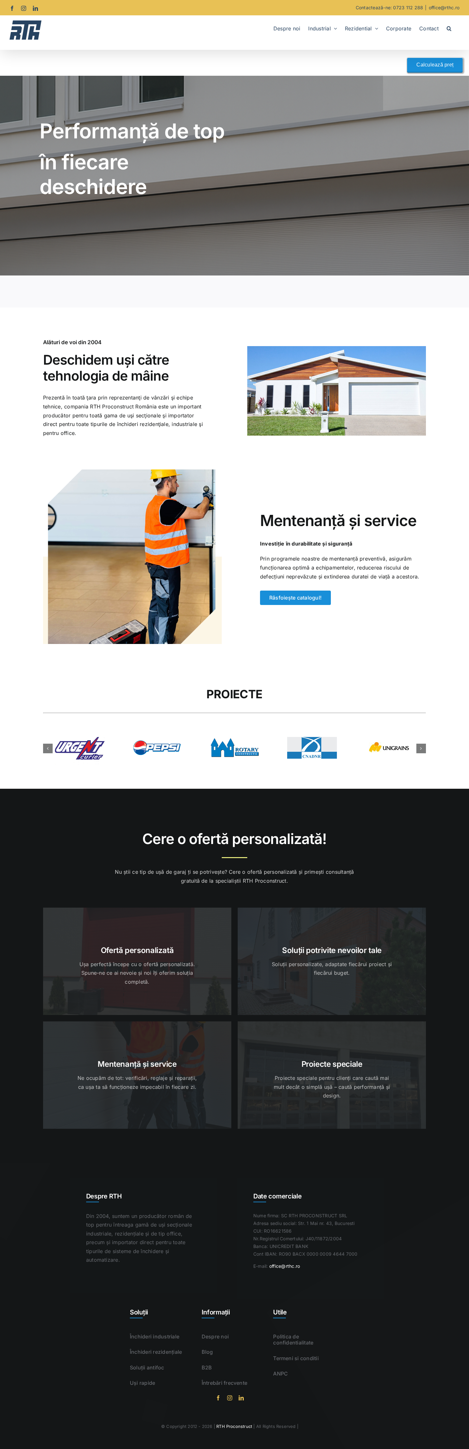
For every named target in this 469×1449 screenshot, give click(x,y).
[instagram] (229, 1397)
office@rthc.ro (444, 7)
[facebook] (218, 1397)
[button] (449, 28)
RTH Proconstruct (234, 1426)
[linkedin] (241, 1397)
